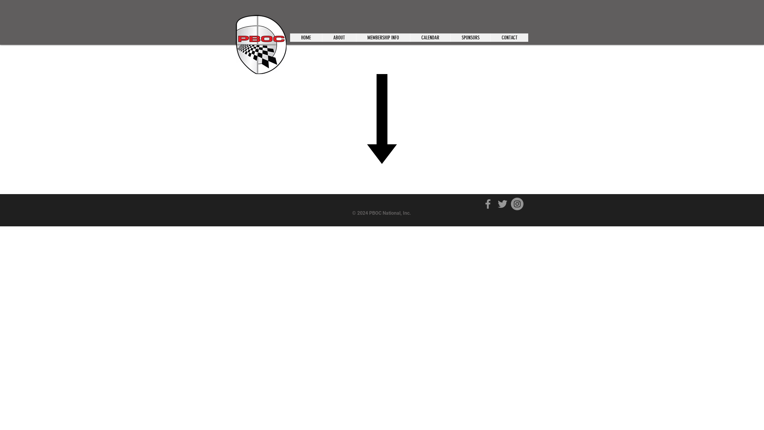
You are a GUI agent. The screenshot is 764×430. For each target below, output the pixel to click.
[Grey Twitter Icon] (502, 204)
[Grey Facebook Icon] (488, 204)
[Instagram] (517, 204)
